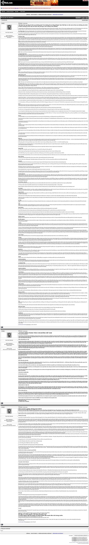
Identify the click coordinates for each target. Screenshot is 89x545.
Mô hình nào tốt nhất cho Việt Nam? (45, 14)
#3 (18, 407)
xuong (2, 331)
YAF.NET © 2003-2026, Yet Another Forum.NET (82, 542)
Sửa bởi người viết (21, 521)
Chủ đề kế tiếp (84, 20)
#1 (18, 23)
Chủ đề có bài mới (9, 11)
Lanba (2, 23)
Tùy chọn (78, 17)
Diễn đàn (3, 11)
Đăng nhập (17, 8)
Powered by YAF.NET (72, 542)
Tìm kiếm (16, 11)
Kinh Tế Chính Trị (34, 14)
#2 (18, 331)
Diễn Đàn (28, 14)
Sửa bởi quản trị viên (22, 324)
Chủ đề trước (4, 20)
